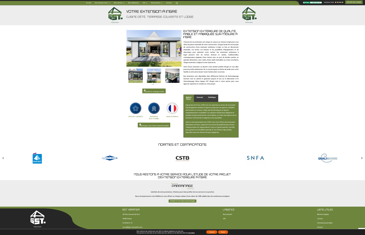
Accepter (211, 232)
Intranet (320, 227)
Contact (169, 3)
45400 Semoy (127, 219)
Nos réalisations (133, 3)
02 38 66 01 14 (127, 223)
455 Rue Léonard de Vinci (131, 214)
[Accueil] (38, 218)
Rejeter (223, 232)
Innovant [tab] (200, 97)
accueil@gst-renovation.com (132, 227)
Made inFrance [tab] (189, 98)
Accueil (88, 3)
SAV (224, 219)
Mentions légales (323, 214)
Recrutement (155, 3)
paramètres (191, 233)
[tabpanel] (211, 120)
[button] (151, 84)
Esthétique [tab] (212, 97)
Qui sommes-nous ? (101, 3)
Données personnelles (324, 223)
